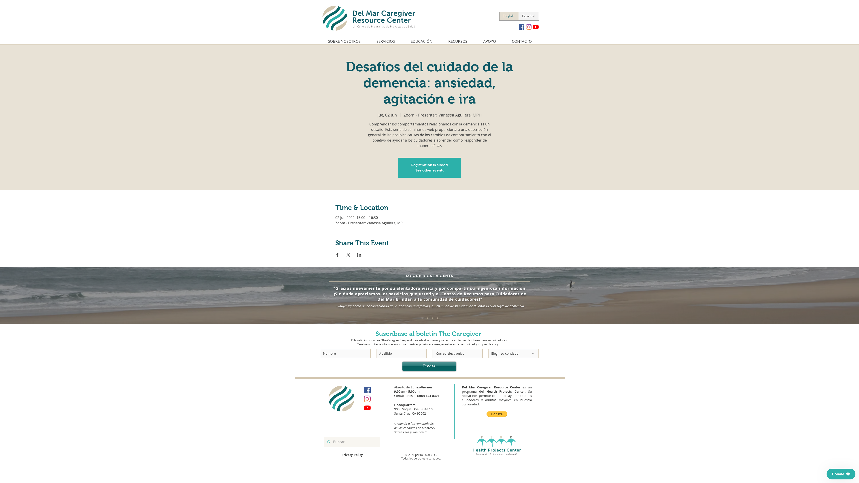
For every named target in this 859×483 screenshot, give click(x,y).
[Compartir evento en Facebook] (337, 255)
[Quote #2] (427, 318)
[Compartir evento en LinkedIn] (359, 255)
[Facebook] (521, 27)
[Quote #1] (422, 318)
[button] (497, 414)
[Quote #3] (432, 318)
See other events (429, 170)
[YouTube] (536, 27)
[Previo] (324, 295)
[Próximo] (535, 295)
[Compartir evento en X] (348, 255)
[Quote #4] (437, 318)
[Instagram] (529, 27)
